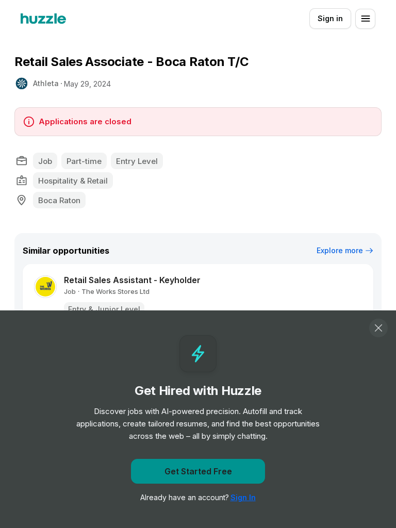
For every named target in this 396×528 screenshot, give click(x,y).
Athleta (46, 83)
